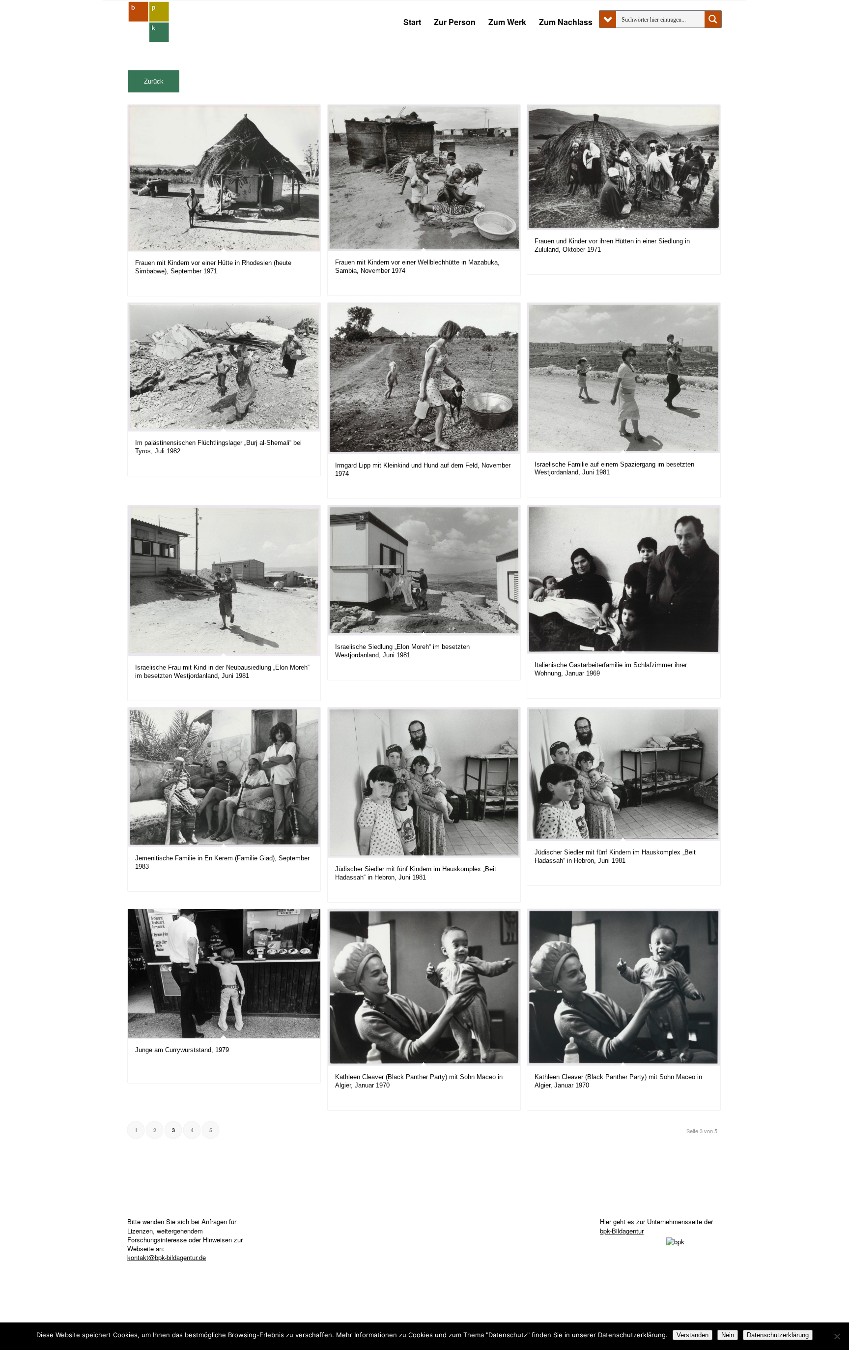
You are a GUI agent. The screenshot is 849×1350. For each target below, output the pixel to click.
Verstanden (692, 1335)
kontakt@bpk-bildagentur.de (166, 1257)
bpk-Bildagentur (622, 1230)
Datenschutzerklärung (778, 1335)
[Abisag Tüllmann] (148, 22)
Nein (727, 1335)
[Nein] (837, 1336)
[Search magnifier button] (713, 19)
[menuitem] (412, 22)
